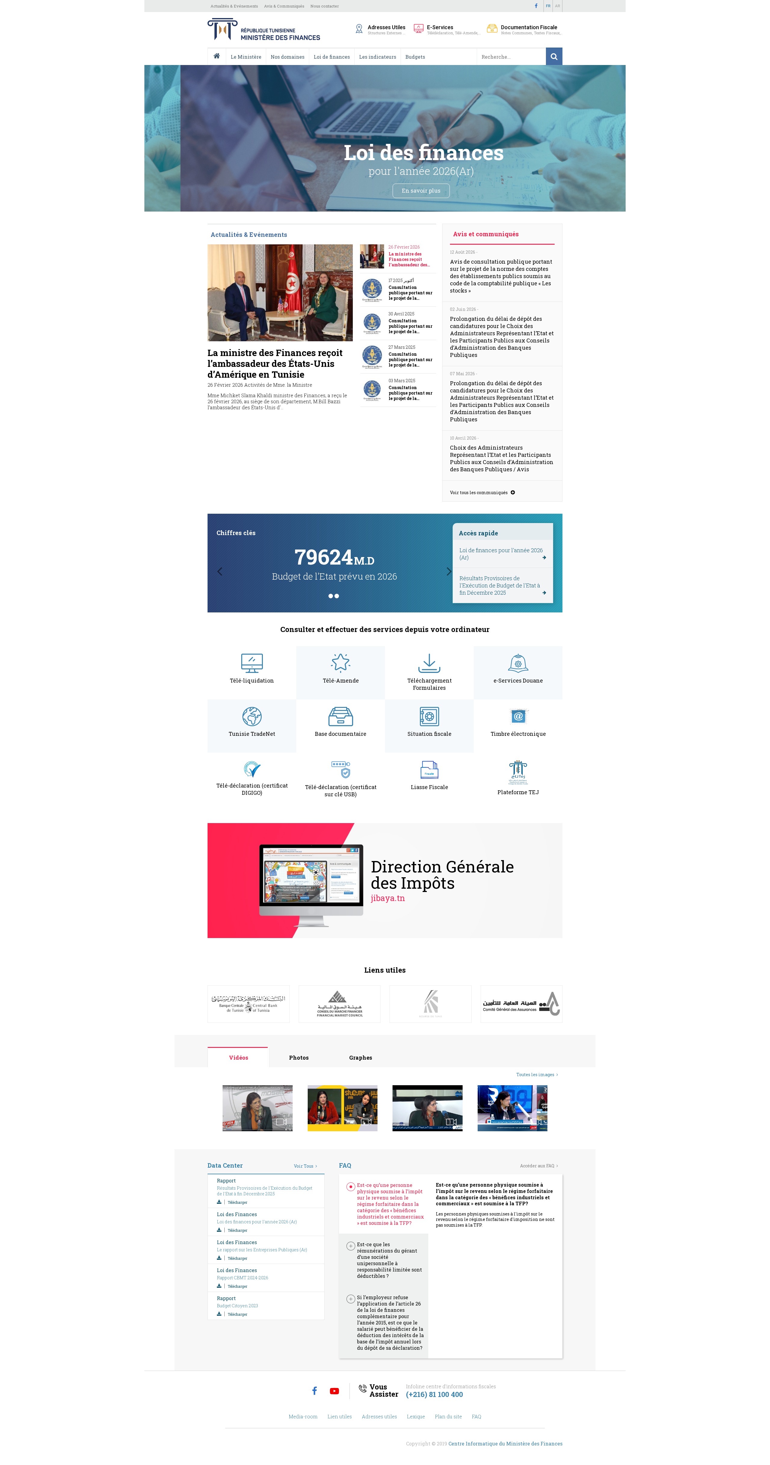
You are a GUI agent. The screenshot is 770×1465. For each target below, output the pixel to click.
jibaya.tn (388, 898)
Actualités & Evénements (234, 6)
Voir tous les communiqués (479, 492)
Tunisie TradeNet (252, 733)
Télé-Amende (341, 680)
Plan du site (448, 1416)
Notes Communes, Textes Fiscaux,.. (531, 29)
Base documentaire (340, 733)
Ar (557, 6)
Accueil (219, 64)
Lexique (416, 1416)
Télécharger (237, 1202)
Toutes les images (535, 1074)
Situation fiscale (429, 733)
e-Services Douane (518, 680)
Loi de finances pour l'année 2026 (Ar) (501, 554)
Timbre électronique (518, 733)
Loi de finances (332, 57)
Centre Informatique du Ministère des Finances (505, 1443)
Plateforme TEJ (518, 792)
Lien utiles (340, 1416)
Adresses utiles (379, 1416)
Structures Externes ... (388, 29)
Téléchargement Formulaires (429, 684)
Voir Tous (303, 1166)
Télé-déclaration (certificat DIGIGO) (252, 789)
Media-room (303, 1416)
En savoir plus (385, 190)
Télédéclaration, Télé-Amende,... (454, 29)
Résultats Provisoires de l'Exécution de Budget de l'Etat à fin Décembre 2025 (500, 585)
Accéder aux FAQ (537, 1166)
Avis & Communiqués (284, 6)
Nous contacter (324, 6)
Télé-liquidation (252, 680)
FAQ (476, 1416)
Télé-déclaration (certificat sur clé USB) (341, 790)
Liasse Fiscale (429, 787)
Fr (548, 6)
